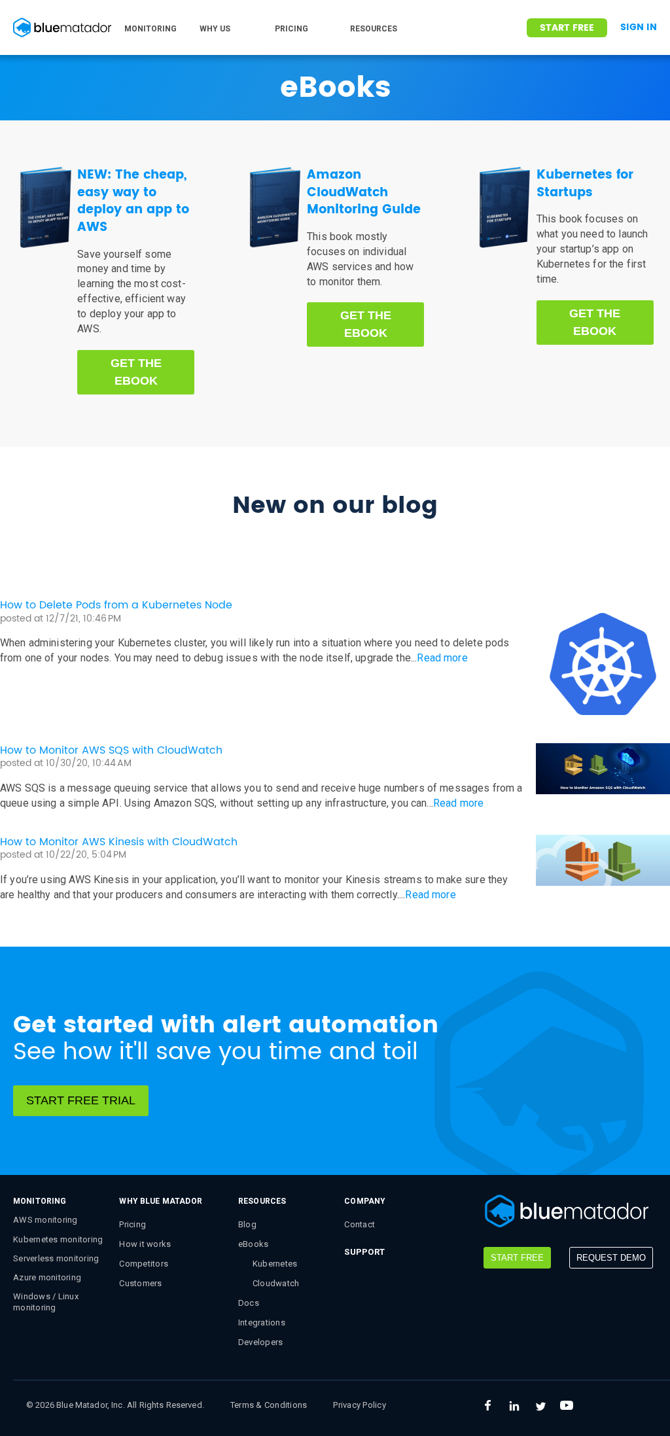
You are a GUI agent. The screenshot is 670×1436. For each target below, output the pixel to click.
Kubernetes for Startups (585, 184)
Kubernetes (275, 1264)
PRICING (291, 28)
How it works (145, 1244)
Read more (442, 658)
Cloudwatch (276, 1283)
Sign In (638, 27)
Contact (359, 1224)
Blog (247, 1224)
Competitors (143, 1264)
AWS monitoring (45, 1220)
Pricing (132, 1224)
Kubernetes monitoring (58, 1239)
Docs (248, 1303)
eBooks (253, 1244)
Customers (140, 1283)
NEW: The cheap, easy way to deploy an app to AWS (133, 201)
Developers (260, 1342)
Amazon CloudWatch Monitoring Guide (364, 192)
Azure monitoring (47, 1277)
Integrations (261, 1322)
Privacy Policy (359, 1405)
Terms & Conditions (269, 1405)
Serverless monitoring (56, 1258)
